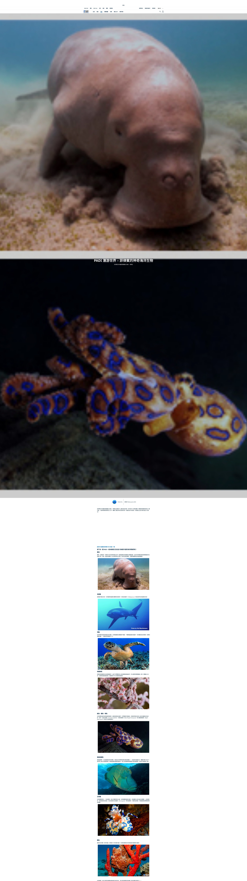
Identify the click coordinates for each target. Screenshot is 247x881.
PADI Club (95, 8)
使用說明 (153, 8)
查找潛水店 (141, 8)
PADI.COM (86, 8)
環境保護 (106, 11)
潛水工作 (116, 11)
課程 (91, 8)
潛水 (97, 11)
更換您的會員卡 (147, 8)
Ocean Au (120, 502)
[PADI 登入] (163, 12)
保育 (100, 8)
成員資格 (111, 8)
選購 (107, 8)
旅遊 (103, 8)
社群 (111, 11)
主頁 (94, 11)
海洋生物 (121, 11)
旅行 (101, 11)
